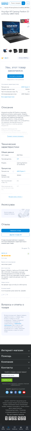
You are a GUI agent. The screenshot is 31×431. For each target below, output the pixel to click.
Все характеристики (7, 97)
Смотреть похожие (15, 76)
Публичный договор (12, 410)
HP (18, 159)
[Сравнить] (28, 23)
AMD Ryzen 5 (25, 87)
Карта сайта (23, 412)
